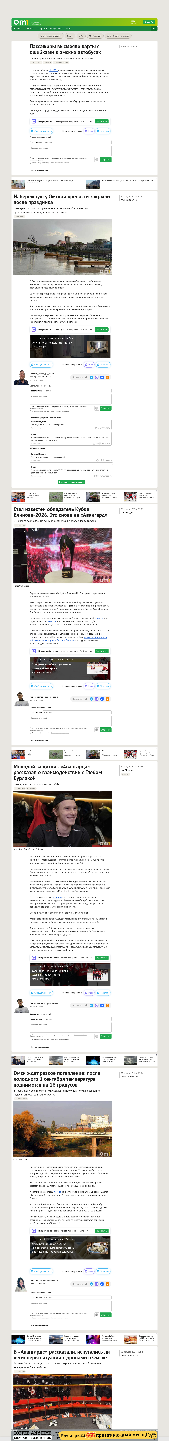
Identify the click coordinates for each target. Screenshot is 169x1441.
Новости (17, 28)
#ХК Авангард (20, 525)
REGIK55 (53, 69)
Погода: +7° (135, 21)
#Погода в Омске (21, 1099)
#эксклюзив (31, 788)
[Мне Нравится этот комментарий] (96, 427)
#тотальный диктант (61, 62)
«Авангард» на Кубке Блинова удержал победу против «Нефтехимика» (50, 974)
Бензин (70, 36)
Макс (90, 131)
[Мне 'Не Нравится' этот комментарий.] (100, 427)
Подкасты (29, 28)
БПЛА (81, 36)
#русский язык (36, 62)
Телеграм (104, 131)
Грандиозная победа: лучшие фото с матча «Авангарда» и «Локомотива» (52, 668)
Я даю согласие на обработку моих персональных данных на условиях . (58, 159)
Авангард (52, 621)
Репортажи (42, 28)
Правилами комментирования (60, 163)
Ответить (106, 428)
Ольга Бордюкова (129, 1076)
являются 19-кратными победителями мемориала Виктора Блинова (68, 639)
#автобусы (47, 62)
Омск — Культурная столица (118, 36)
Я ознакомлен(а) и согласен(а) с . (50, 163)
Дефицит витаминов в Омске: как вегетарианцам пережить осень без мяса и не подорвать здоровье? (53, 1247)
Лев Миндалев (128, 512)
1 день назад (36, 428)
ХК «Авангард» (95, 36)
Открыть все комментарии (71, 482)
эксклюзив (125, 774)
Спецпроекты (56, 28)
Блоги (68, 28)
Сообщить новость (43, 131)
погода (57, 1191)
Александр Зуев (129, 199)
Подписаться (101, 121)
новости (99, 618)
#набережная (19, 216)
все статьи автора (36, 380)
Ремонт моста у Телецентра (51, 36)
